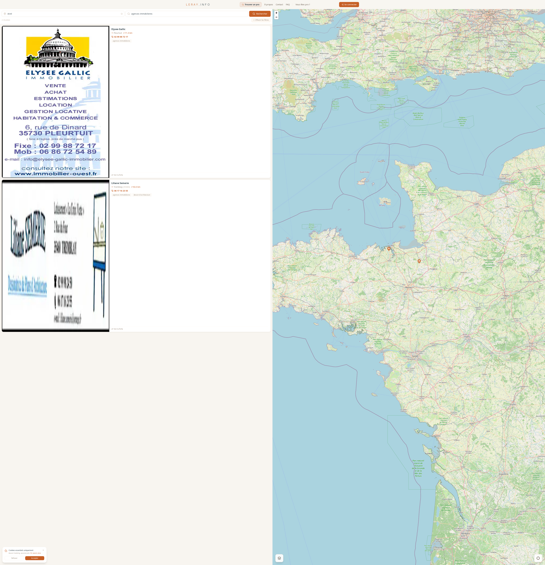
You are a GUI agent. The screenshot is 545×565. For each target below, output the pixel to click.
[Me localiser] (538, 558)
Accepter (34, 558)
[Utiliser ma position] (122, 14)
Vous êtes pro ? (303, 4)
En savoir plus (35, 553)
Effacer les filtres (262, 20)
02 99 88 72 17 (121, 36)
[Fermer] (43, 550)
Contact (279, 4)
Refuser (14, 558)
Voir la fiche (118, 175)
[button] (419, 261)
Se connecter (350, 4)
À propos (268, 4)
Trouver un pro (252, 4)
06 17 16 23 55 (121, 190)
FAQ (288, 4)
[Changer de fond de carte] (279, 558)
